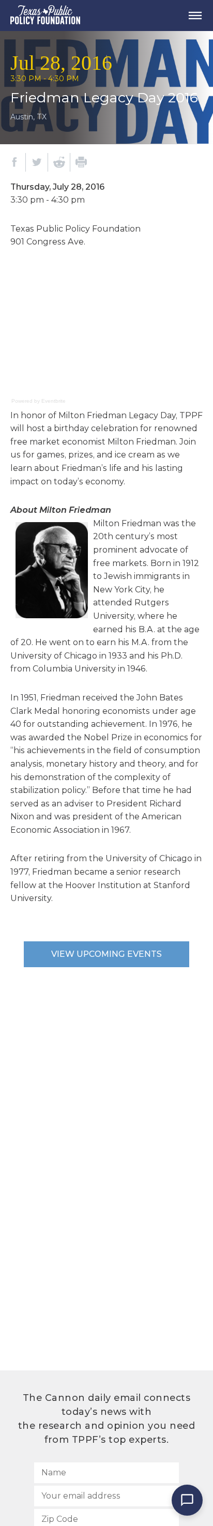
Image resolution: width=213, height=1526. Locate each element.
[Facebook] (14, 162)
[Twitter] (37, 162)
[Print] (81, 162)
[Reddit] (59, 162)
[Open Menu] (195, 15)
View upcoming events (106, 954)
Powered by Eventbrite (38, 401)
